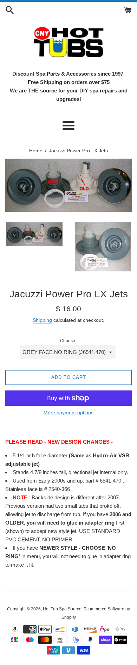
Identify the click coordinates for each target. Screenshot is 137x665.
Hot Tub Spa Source (62, 609)
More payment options (68, 412)
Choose (67, 340)
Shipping (42, 320)
